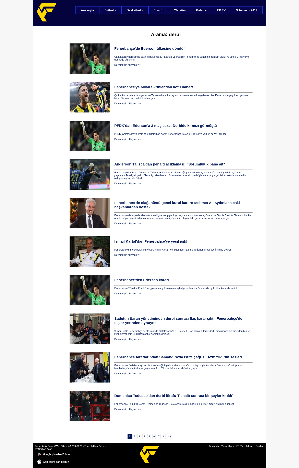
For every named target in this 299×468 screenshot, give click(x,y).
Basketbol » (135, 10)
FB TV (221, 10)
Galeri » (201, 10)
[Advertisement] (51, 89)
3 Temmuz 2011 (246, 10)
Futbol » (110, 10)
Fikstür (159, 10)
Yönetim (180, 10)
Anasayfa (87, 10)
